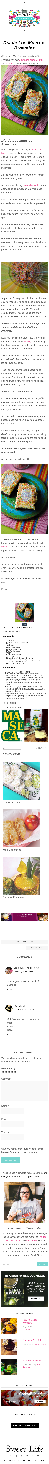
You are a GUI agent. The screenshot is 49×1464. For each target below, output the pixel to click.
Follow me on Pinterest (24, 1425)
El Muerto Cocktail (32, 1361)
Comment (7, 1079)
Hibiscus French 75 (33, 1340)
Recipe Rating (8, 1068)
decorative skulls (31, 185)
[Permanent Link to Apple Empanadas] (21, 811)
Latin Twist (31, 1240)
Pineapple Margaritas (13, 897)
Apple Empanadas (12, 849)
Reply (9, 989)
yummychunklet (24, 968)
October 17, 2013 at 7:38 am (23, 972)
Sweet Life (24, 18)
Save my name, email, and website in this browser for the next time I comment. (22, 1151)
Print (24, 624)
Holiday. (27, 341)
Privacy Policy (38, 1460)
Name (5, 1106)
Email (4, 1119)
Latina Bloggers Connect (31, 60)
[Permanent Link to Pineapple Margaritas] (21, 858)
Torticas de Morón (11, 802)
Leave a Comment (40, 1344)
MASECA (10, 63)
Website (5, 1132)
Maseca (5, 546)
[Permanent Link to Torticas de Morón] (21, 764)
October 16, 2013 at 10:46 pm (24, 1009)
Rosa (17, 1006)
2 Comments (41, 748)
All (4, 748)
